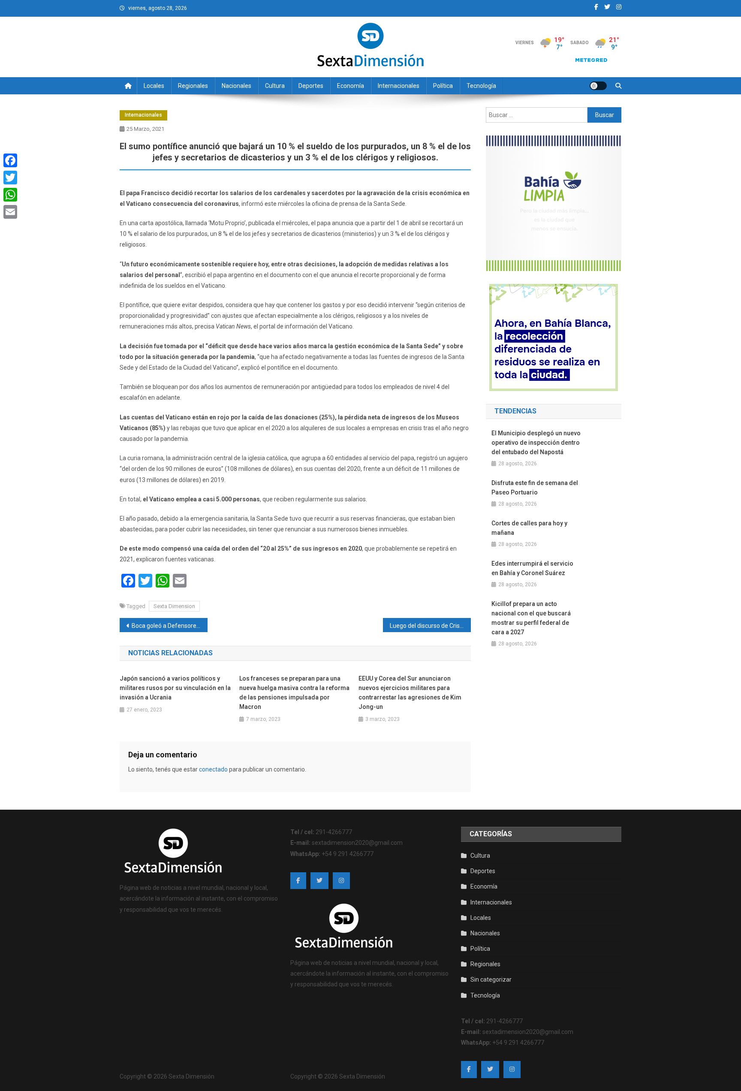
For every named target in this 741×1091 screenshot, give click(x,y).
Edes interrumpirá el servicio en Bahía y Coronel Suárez (532, 568)
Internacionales (398, 85)
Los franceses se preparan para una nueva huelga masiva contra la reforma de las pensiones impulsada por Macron (294, 692)
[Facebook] (10, 160)
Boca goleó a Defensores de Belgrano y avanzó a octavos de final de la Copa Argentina (170, 625)
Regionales (193, 85)
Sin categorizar (491, 979)
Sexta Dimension (174, 606)
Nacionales (236, 85)
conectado (213, 769)
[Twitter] (10, 177)
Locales (154, 85)
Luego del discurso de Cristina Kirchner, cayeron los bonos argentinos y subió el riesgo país (430, 625)
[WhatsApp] (10, 194)
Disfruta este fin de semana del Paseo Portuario (534, 487)
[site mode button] (598, 85)
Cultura (275, 85)
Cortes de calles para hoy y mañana (529, 528)
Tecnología (481, 85)
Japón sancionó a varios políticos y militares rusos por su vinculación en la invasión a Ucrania (175, 688)
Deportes (310, 85)
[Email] (10, 211)
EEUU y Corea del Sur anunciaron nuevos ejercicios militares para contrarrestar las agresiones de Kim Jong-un (409, 692)
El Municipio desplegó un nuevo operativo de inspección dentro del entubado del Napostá (536, 442)
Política (443, 85)
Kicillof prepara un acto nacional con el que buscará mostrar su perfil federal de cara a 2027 (531, 618)
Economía (350, 85)
